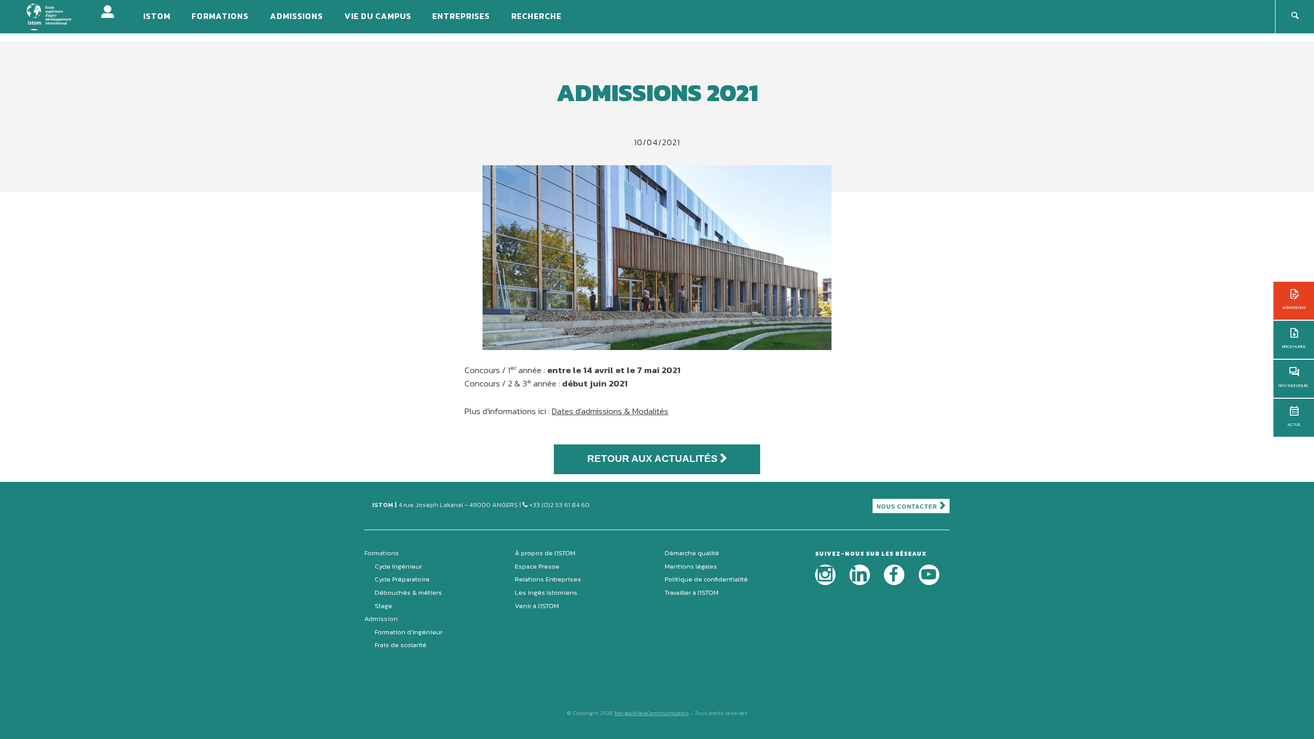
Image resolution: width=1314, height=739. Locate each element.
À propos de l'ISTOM (545, 553)
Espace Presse (537, 566)
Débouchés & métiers (408, 592)
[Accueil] (56, 16)
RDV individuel (1294, 385)
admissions (1294, 307)
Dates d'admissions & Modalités (610, 411)
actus (1293, 424)
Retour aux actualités (652, 458)
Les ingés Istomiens (546, 592)
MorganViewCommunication (651, 713)
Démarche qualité (692, 553)
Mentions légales (691, 566)
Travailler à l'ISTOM (692, 592)
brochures (1293, 346)
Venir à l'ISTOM (537, 606)
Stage (383, 606)
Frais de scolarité (401, 645)
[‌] (825, 575)
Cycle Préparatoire (402, 579)
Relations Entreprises (548, 579)
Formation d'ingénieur (408, 632)
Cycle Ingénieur (398, 566)
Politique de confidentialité (706, 579)
